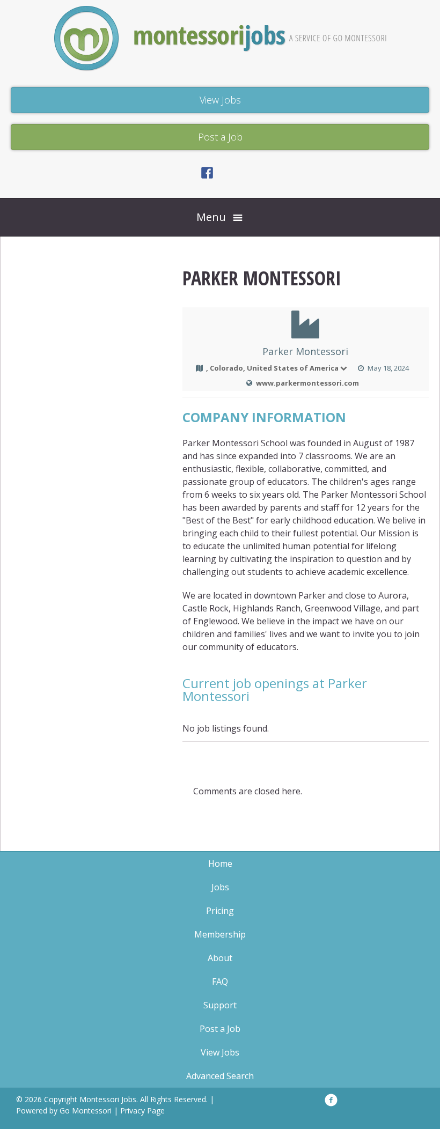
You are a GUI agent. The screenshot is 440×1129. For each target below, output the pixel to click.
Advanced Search (220, 1076)
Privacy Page (142, 1110)
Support (220, 1005)
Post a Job (220, 1029)
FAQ (220, 981)
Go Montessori (86, 1110)
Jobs (220, 887)
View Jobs (220, 1052)
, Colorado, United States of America (272, 368)
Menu (211, 217)
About (220, 958)
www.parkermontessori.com (307, 383)
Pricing (220, 911)
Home (220, 863)
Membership (220, 934)
